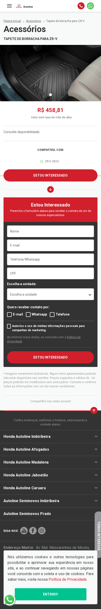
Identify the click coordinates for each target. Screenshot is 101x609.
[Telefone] (81, 5)
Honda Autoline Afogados (26, 449)
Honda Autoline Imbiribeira (27, 436)
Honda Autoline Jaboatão (26, 475)
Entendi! (50, 594)
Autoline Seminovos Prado (27, 513)
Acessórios (33, 21)
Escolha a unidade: (21, 284)
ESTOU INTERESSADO (50, 357)
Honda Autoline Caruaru (25, 488)
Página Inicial (12, 21)
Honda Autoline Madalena (26, 462)
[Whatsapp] (90, 5)
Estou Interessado (50, 175)
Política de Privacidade (68, 579)
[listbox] (50, 294)
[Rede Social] (24, 530)
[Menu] (9, 5)
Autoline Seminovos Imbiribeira (31, 501)
